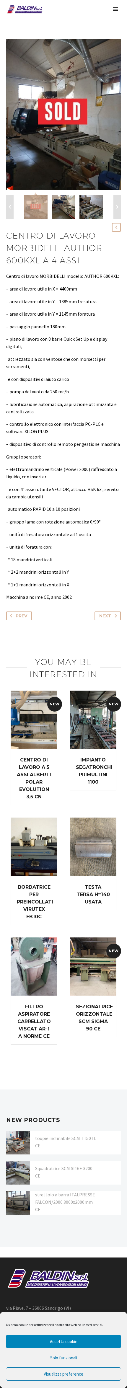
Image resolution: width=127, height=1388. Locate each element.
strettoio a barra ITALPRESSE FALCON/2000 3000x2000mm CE (65, 1202)
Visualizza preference (63, 1374)
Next (105, 616)
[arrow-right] (117, 207)
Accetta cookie (63, 1341)
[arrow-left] (10, 207)
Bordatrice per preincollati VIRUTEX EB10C (35, 901)
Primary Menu (115, 9)
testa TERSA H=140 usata (93, 894)
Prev (21, 616)
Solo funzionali (63, 1358)
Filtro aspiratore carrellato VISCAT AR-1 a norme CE (34, 1021)
